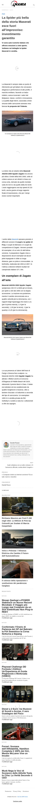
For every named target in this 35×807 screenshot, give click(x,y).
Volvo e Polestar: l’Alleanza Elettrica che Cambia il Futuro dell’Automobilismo (15, 553)
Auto (3, 14)
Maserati (15, 239)
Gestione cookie (17, 801)
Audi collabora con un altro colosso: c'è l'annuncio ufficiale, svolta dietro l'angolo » (19, 466)
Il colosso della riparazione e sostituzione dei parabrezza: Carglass (15, 583)
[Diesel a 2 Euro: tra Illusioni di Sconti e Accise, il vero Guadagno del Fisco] (17, 694)
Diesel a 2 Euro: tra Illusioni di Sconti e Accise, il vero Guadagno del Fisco (16, 711)
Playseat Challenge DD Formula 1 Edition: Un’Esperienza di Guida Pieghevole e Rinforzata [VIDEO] (14, 671)
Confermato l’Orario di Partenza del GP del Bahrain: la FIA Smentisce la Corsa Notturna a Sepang (17, 630)
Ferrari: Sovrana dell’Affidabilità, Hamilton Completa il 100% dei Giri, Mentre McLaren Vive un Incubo (15, 751)
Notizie (4, 595)
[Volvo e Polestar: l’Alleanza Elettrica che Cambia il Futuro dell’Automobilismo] (17, 538)
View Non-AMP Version (22, 796)
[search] (34, 5)
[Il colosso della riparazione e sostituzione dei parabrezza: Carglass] (17, 568)
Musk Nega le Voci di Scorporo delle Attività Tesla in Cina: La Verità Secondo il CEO (17, 774)
